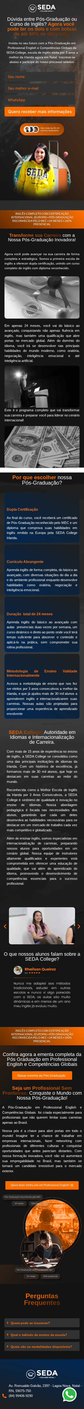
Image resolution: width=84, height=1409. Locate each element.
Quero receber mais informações (40, 111)
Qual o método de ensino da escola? (39, 1335)
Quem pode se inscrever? (30, 1323)
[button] (5, 926)
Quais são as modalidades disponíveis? (41, 1346)
